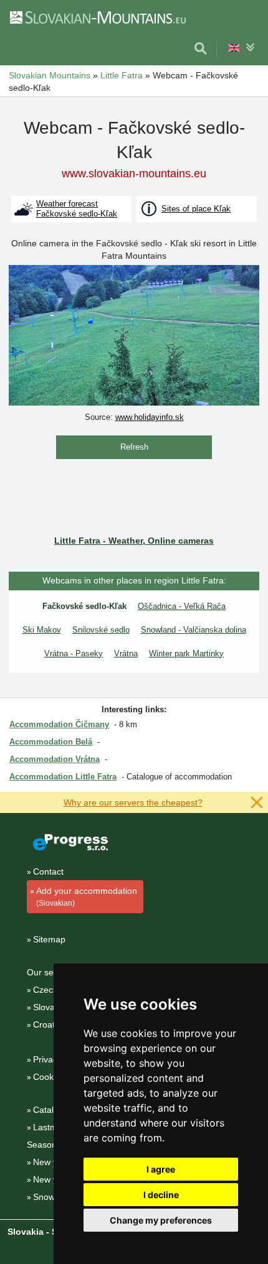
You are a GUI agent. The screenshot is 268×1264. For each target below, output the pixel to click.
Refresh (134, 447)
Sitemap (49, 939)
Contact (48, 871)
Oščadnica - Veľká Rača (182, 606)
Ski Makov (41, 629)
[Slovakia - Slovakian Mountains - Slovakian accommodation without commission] (97, 17)
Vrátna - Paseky (73, 653)
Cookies (49, 1077)
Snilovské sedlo (101, 629)
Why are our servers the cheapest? (133, 802)
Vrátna (126, 653)
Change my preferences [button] (161, 1220)
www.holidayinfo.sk (149, 417)
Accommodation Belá (50, 741)
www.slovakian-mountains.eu (134, 173)
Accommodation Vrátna (54, 759)
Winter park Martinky (186, 653)
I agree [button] (160, 1169)
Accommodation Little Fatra (63, 776)
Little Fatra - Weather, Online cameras (134, 541)
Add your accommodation (86, 897)
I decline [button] (161, 1194)
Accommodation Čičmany (59, 724)
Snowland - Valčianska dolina (193, 629)
